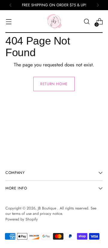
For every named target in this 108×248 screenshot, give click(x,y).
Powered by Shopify (21, 219)
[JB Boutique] (54, 21)
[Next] (97, 5)
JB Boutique (47, 208)
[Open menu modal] (8, 22)
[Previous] (10, 5)
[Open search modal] (86, 22)
